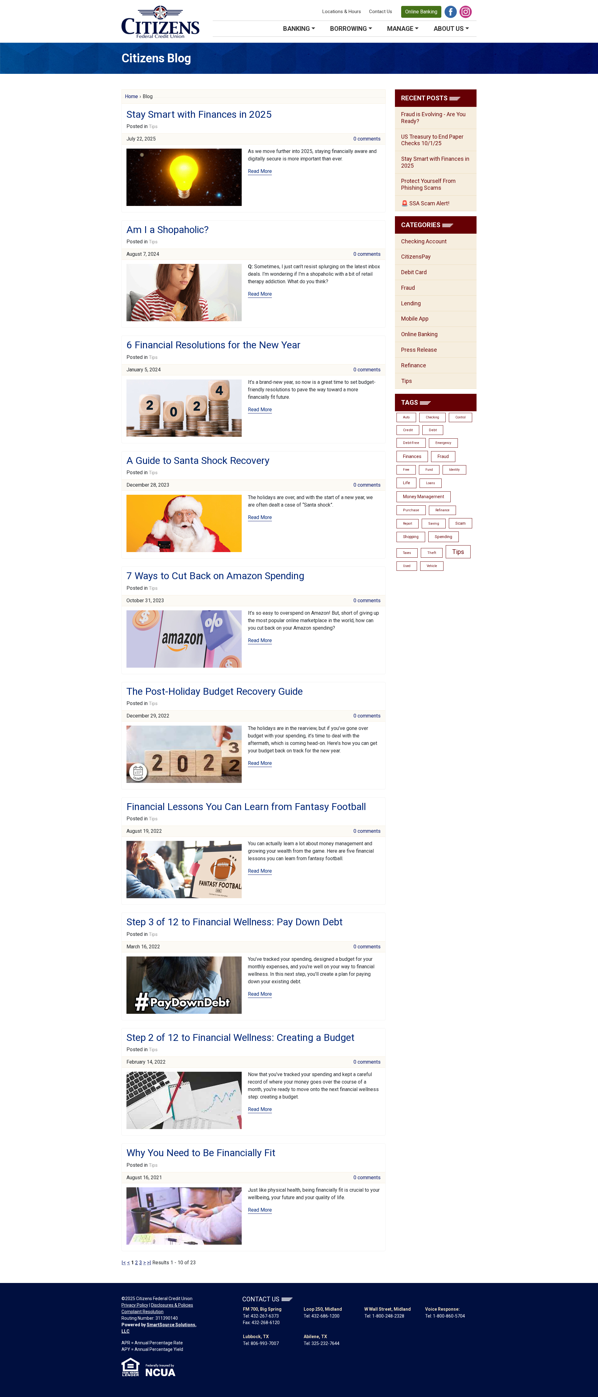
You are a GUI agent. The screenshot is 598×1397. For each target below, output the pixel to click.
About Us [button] (449, 28)
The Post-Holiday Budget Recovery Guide (214, 691)
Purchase (411, 510)
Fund (429, 469)
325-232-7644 (325, 1343)
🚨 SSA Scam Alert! (425, 203)
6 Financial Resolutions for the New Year (213, 345)
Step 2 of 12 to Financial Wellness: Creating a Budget (240, 1037)
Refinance (413, 365)
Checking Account (424, 241)
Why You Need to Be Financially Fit (200, 1153)
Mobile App (415, 318)
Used (407, 566)
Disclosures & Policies (172, 1305)
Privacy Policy (134, 1305)
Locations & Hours (341, 11)
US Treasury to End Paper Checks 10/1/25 (432, 140)
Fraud (408, 287)
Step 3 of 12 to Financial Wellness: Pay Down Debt (234, 922)
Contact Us (380, 11)
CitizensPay (416, 256)
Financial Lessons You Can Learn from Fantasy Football (246, 807)
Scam (460, 523)
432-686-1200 (325, 1316)
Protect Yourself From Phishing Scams (428, 184)
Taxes (407, 553)
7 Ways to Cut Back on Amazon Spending (215, 576)
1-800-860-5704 (449, 1316)
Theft (431, 553)
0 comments (367, 139)
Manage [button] (400, 28)
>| (149, 1263)
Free (406, 469)
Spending (443, 536)
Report (407, 523)
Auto (406, 417)
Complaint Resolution (142, 1311)
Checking (432, 417)
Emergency (443, 443)
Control (460, 417)
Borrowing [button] (348, 28)
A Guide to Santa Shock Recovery (197, 460)
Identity (454, 469)
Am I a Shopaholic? (167, 230)
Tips (153, 126)
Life (406, 482)
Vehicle (432, 566)
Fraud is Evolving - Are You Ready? (433, 117)
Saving (433, 524)
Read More (260, 171)
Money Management (423, 496)
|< (123, 1263)
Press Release (419, 349)
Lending (411, 303)
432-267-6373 (265, 1316)
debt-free (411, 443)
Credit (408, 430)
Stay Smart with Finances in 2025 (199, 114)
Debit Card (414, 272)
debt (433, 430)
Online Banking (421, 12)
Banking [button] (296, 28)
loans (430, 483)
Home (131, 96)
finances (412, 456)
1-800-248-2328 (388, 1316)
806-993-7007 (265, 1343)
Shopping (411, 537)
